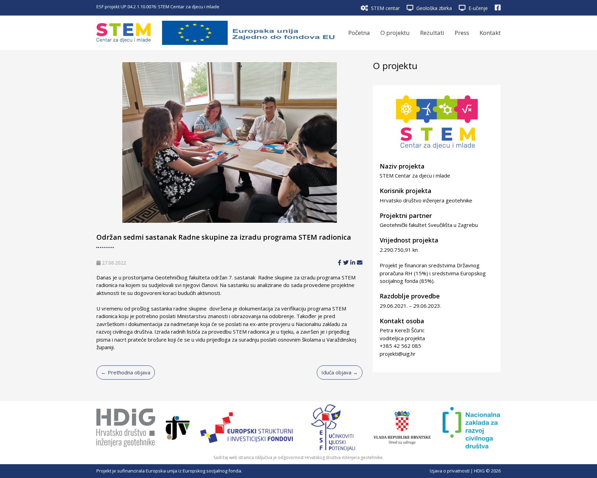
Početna (359, 33)
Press (462, 33)
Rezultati (432, 33)
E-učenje (477, 8)
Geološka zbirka (433, 8)
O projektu (395, 33)
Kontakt (490, 33)
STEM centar (385, 8)
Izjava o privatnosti (450, 471)
